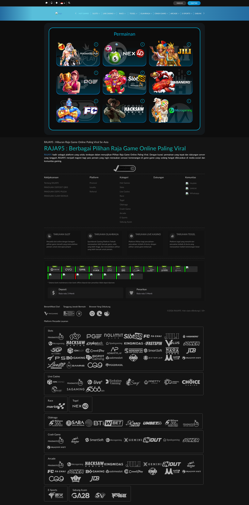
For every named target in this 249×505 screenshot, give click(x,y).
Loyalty (93, 187)
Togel (133, 13)
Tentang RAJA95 (51, 183)
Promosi (93, 183)
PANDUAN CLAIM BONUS (56, 196)
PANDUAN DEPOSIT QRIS (56, 187)
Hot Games (84, 13)
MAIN (78, 53)
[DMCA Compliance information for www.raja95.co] (124, 168)
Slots (95, 13)
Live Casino (108, 13)
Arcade (174, 13)
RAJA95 (48, 155)
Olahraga (145, 13)
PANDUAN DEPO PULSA (55, 192)
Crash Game (160, 13)
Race (121, 13)
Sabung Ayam (126, 222)
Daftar (194, 3)
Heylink (193, 183)
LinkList (193, 188)
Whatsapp (194, 193)
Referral (93, 192)
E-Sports (186, 13)
